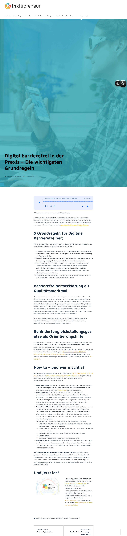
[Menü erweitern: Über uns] (35, 15)
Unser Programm (19, 16)
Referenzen (73, 16)
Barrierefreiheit (42, 518)
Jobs (57, 16)
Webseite (77, 518)
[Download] (54, 206)
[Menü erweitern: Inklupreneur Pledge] (52, 15)
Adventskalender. (71, 500)
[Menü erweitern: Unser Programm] (25, 15)
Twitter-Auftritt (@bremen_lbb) (75, 483)
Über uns (32, 16)
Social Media (69, 518)
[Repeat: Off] (51, 206)
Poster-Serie (62, 390)
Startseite (8, 16)
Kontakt (65, 16)
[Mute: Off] (82, 206)
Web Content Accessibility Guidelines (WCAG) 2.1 (63, 376)
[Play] (39, 203)
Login (86, 16)
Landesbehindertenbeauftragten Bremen (75, 225)
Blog (81, 16)
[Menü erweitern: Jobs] (59, 15)
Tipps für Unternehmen (14, 176)
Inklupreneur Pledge (45, 16)
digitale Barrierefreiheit (55, 518)
